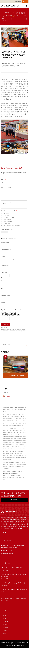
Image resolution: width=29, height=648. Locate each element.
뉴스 (12, 17)
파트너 (5, 630)
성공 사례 (6, 621)
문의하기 (19, 477)
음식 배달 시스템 (6, 473)
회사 (8, 17)
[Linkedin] (5, 532)
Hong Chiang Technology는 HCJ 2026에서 (13, 583)
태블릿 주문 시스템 (7, 477)
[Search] (26, 345)
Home (4, 17)
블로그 (5, 633)
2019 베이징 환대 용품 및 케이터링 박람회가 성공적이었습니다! (14, 19)
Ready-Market (20, 645)
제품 (4, 618)
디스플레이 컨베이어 (7, 475)
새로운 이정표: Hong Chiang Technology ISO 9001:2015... (13, 575)
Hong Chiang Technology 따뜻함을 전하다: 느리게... (14, 590)
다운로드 (8, 396)
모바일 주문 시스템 (16, 475)
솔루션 (5, 624)
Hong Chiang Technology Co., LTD (18, 642)
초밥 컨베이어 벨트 (14, 473)
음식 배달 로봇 (19, 471)
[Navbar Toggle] (26, 6)
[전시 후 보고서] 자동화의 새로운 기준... (12, 567)
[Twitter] (3, 532)
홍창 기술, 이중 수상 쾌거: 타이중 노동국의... (13, 598)
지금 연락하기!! (14, 499)
